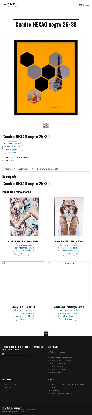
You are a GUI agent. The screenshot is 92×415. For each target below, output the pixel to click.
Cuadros (13, 161)
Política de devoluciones (58, 369)
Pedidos (7, 390)
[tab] (9, 169)
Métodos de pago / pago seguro (61, 361)
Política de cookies (56, 355)
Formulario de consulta (47, 169)
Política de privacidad (57, 352)
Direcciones (8, 387)
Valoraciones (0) (26, 169)
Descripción (9, 169)
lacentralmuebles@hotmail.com (63, 393)
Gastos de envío (55, 372)
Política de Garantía (56, 366)
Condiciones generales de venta (61, 358)
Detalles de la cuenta (11, 384)
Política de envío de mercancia (60, 363)
